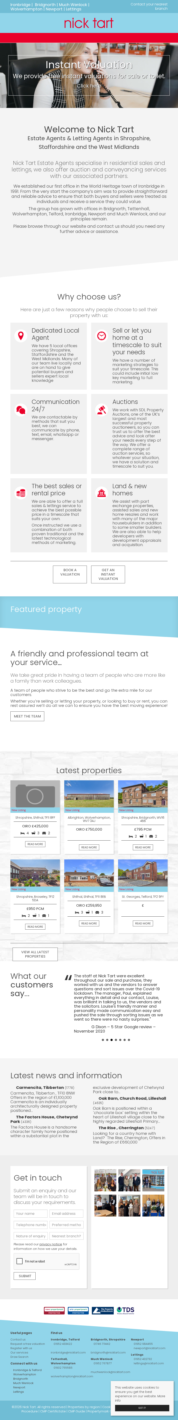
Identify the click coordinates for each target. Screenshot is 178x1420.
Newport (54, 9)
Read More (35, 844)
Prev (69, 1003)
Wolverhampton (26, 9)
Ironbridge (20, 4)
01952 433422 (63, 1344)
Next (161, 1003)
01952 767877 (103, 1363)
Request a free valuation (27, 1344)
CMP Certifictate (53, 1411)
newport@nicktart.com (149, 1348)
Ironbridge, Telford (65, 1339)
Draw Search (19, 1357)
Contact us (18, 1339)
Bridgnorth (45, 4)
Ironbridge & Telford (27, 1370)
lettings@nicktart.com (149, 1363)
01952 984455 (143, 1344)
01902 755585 (63, 1368)
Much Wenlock (73, 4)
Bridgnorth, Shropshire (108, 1339)
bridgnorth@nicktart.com (108, 1352)
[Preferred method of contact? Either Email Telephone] (66, 1226)
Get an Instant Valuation (108, 574)
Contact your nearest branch (149, 6)
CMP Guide (76, 1411)
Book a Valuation (70, 572)
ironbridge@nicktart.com (68, 1352)
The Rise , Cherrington (122, 1127)
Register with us (21, 1348)
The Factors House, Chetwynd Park (44, 1119)
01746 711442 (102, 1344)
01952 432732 (143, 1359)
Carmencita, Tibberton (40, 1087)
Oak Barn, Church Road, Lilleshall (132, 1098)
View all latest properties (35, 954)
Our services (19, 1352)
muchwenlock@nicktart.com (110, 1372)
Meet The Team (27, 716)
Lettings (73, 9)
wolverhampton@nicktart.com (72, 1376)
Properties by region (84, 1407)
